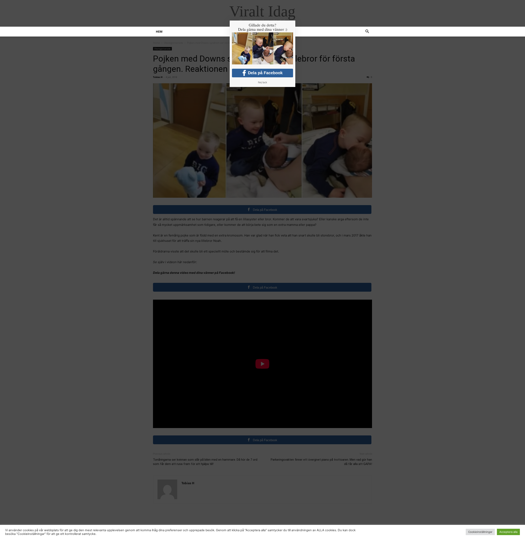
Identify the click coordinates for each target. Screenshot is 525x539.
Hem (159, 31)
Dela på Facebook (265, 73)
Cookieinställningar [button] (480, 531)
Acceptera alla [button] (508, 531)
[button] (367, 32)
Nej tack (262, 82)
